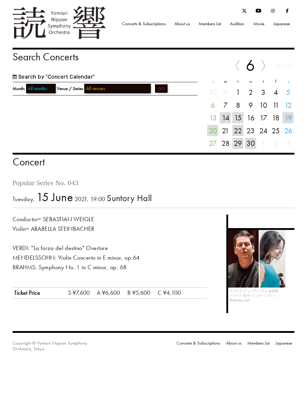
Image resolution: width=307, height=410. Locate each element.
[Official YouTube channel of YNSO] (258, 12)
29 (238, 143)
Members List (210, 24)
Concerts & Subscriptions (143, 24)
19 (288, 117)
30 (250, 143)
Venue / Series (70, 89)
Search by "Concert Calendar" (56, 76)
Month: (19, 89)
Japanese (281, 24)
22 (238, 130)
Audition (237, 24)
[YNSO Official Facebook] (287, 12)
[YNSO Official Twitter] (244, 12)
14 (225, 117)
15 (238, 117)
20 (213, 130)
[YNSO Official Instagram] (273, 12)
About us (182, 24)
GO (161, 88)
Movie (258, 24)
